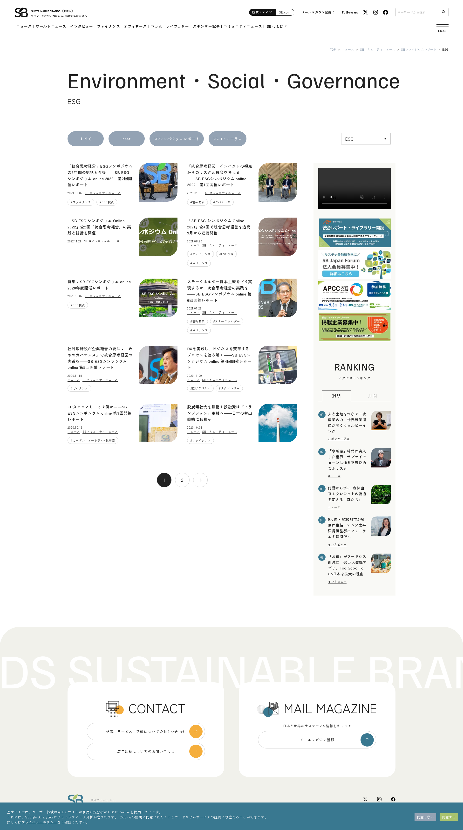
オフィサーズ (135, 26)
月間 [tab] (372, 395)
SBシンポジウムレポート (418, 49)
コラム (156, 26)
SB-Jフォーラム (227, 139)
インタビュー (81, 26)
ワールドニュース (51, 26)
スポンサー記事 (206, 26)
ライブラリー (177, 26)
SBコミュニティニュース (377, 49)
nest (127, 139)
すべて (86, 139)
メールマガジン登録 (316, 12)
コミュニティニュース (243, 26)
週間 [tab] (336, 396)
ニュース (24, 26)
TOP (333, 49)
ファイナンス (108, 26)
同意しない (425, 817)
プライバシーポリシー (39, 822)
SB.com (285, 12)
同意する (449, 817)
